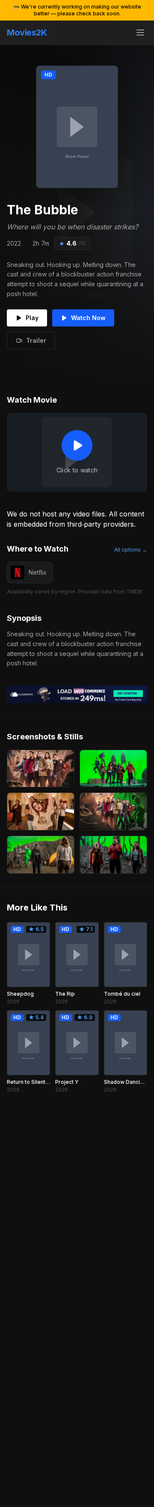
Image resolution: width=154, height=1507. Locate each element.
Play (32, 317)
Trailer (36, 340)
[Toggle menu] (140, 32)
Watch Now (88, 317)
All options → (130, 549)
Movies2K (27, 32)
